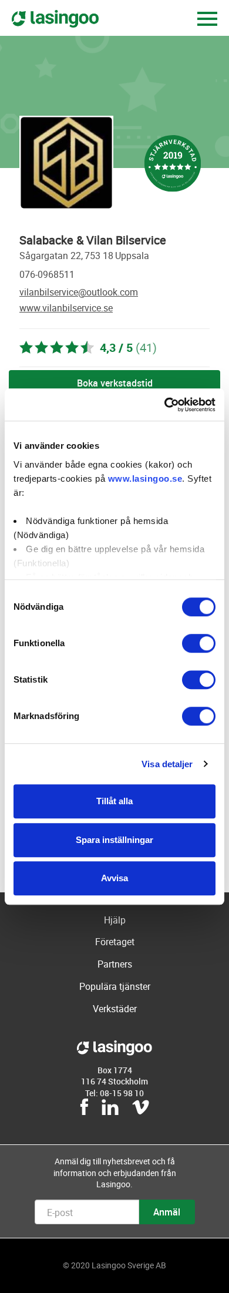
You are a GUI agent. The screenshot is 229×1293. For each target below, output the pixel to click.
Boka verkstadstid (115, 383)
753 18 (99, 255)
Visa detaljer (167, 764)
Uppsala (132, 255)
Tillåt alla (114, 801)
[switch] (198, 643)
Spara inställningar (114, 840)
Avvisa (114, 878)
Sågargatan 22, (51, 255)
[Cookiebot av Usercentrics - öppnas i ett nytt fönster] (164, 404)
